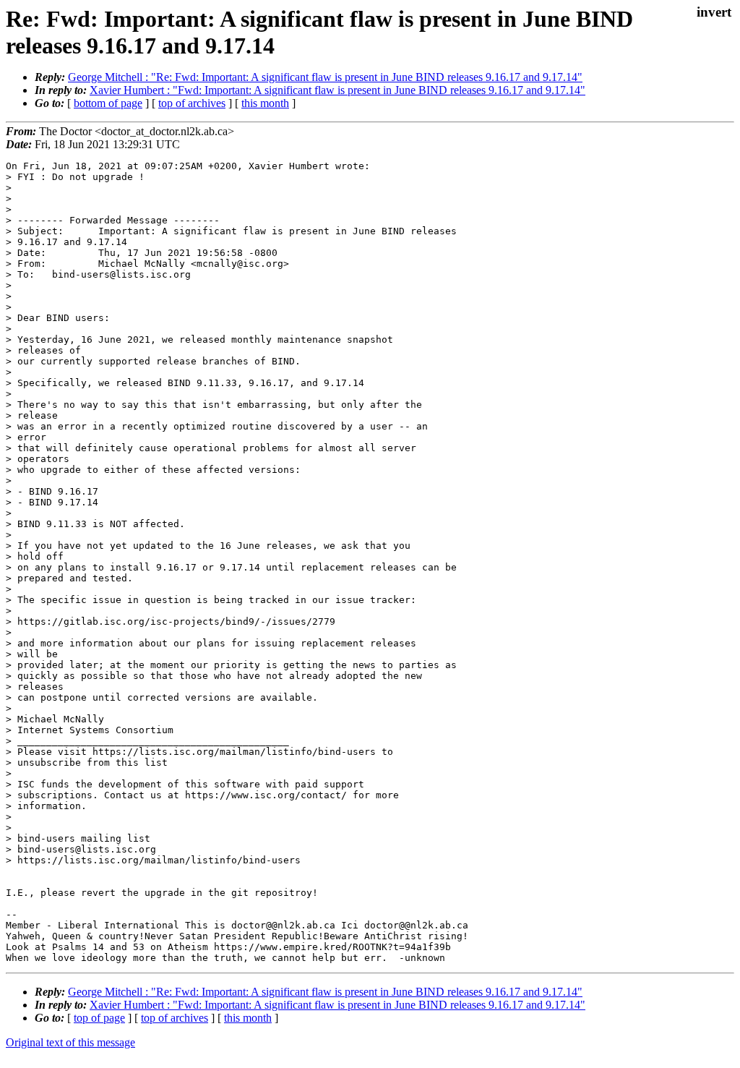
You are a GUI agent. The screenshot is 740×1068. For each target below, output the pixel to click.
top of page (99, 1018)
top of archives (191, 103)
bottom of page (108, 103)
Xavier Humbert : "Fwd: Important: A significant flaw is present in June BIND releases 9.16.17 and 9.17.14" (337, 90)
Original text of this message (70, 1042)
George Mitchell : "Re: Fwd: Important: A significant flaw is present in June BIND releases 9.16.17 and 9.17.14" (325, 77)
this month (265, 103)
